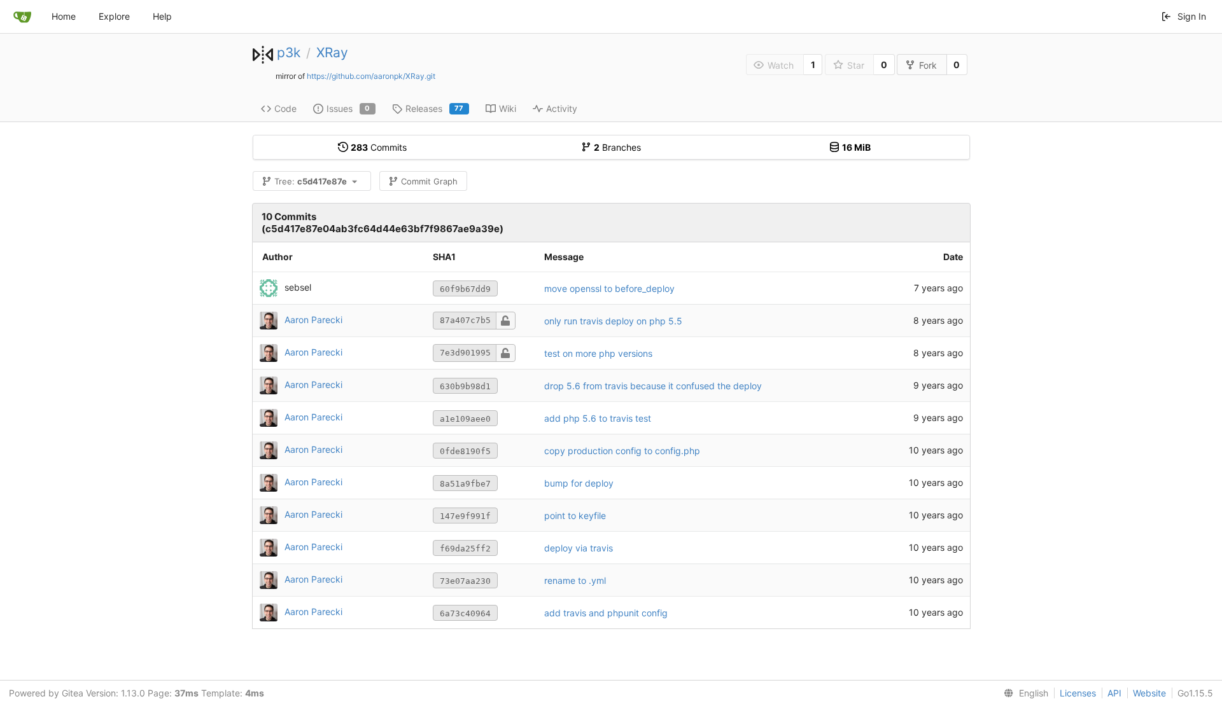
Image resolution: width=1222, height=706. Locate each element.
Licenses (1078, 693)
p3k (288, 52)
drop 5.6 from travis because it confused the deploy (653, 385)
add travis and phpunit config (606, 612)
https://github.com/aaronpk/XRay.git (371, 76)
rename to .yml (575, 580)
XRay (332, 52)
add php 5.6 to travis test (597, 418)
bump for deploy (579, 483)
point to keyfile (575, 515)
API (1114, 693)
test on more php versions (598, 353)
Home (64, 16)
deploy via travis (578, 548)
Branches (617, 147)
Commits (379, 147)
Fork (928, 65)
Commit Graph (429, 181)
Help (162, 16)
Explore (114, 16)
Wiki (507, 108)
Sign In (1191, 16)
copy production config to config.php (622, 450)
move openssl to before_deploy (609, 288)
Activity (561, 108)
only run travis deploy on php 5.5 (613, 320)
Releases (434, 108)
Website (1149, 693)
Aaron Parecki (313, 319)
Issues (348, 108)
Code (285, 108)
